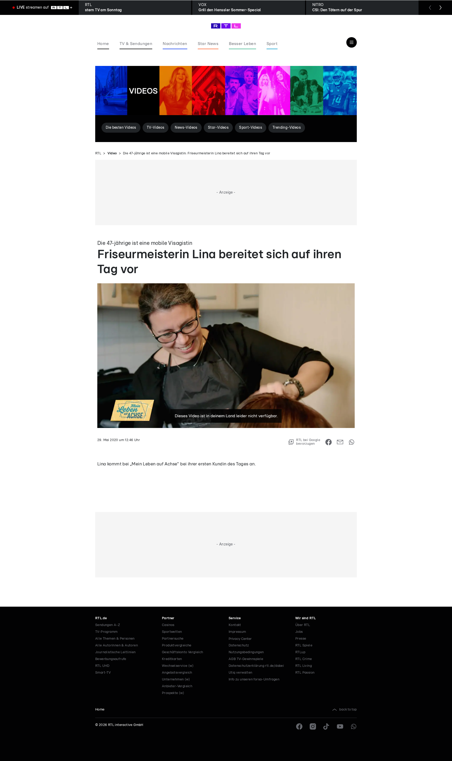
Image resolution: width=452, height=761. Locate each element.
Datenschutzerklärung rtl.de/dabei (256, 666)
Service (235, 618)
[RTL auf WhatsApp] (354, 726)
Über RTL (302, 625)
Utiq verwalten (240, 672)
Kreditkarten (172, 659)
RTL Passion (304, 672)
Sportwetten (172, 632)
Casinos (168, 625)
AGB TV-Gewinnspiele (246, 659)
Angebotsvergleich (177, 672)
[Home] (226, 26)
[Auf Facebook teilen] (328, 442)
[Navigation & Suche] (351, 42)
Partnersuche (173, 638)
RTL (98, 153)
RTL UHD (102, 666)
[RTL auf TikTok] (326, 726)
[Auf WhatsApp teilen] (351, 442)
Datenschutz (239, 645)
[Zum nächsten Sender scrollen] (440, 7)
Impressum (237, 632)
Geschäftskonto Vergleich (182, 652)
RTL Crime (303, 659)
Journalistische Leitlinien (115, 652)
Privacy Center (240, 639)
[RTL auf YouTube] (340, 726)
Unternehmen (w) (176, 679)
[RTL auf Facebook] (299, 726)
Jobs (299, 632)
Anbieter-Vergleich (177, 686)
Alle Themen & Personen (115, 638)
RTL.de (101, 618)
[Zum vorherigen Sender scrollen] (430, 7)
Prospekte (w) (173, 693)
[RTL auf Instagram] (313, 726)
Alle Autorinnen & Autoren (116, 645)
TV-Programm (106, 632)
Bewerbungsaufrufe (110, 659)
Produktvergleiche (176, 645)
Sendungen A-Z (107, 625)
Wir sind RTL (305, 618)
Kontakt (235, 625)
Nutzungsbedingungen (246, 652)
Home (100, 709)
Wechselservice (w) (178, 666)
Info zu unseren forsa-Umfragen (254, 679)
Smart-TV (103, 672)
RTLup (300, 652)
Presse (300, 638)
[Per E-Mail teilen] (340, 442)
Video (112, 153)
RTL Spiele (303, 645)
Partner (168, 618)
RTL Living (303, 666)
